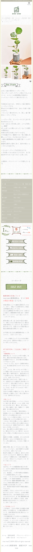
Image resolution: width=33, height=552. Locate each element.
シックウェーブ (7, 21)
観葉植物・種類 (26, 18)
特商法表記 (11, 535)
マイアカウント (21, 537)
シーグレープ (6, 20)
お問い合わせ (10, 537)
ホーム (4, 535)
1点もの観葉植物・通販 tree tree (10, 18)
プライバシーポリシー (23, 535)
